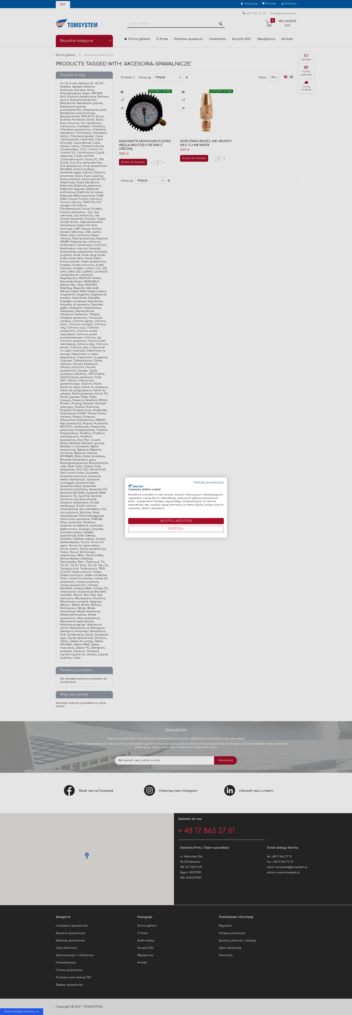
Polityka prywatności (209, 482)
